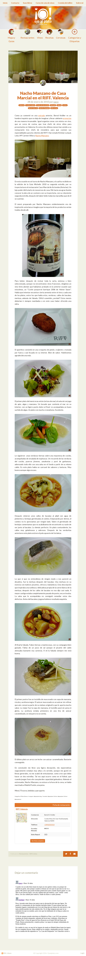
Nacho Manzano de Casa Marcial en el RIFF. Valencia (43, 95)
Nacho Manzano (42, 135)
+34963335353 (49, 825)
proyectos (67, 118)
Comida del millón (65, 3)
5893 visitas (33, 854)
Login (82, 953)
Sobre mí (79, 3)
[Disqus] (43, 906)
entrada (41, 115)
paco (56, 101)
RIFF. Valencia (22, 809)
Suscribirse (27, 3)
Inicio (5, 3)
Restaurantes (23, 854)
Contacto (15, 3)
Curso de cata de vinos (45, 3)
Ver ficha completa (38, 841)
